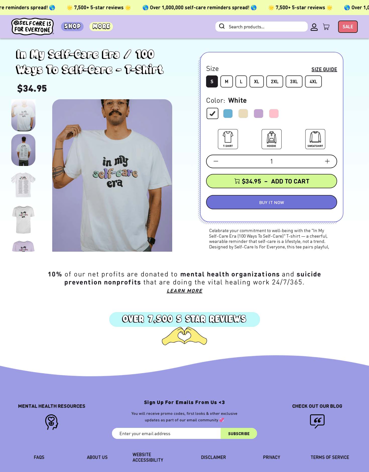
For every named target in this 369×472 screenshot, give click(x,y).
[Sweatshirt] (315, 138)
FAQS (39, 457)
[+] (327, 161)
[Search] (222, 27)
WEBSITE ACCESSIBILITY (148, 457)
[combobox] (261, 27)
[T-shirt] (228, 138)
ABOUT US (97, 457)
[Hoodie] (272, 138)
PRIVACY (271, 457)
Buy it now (271, 202)
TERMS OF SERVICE (330, 457)
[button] (23, 115)
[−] (215, 161)
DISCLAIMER (213, 457)
